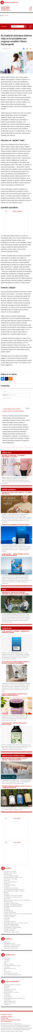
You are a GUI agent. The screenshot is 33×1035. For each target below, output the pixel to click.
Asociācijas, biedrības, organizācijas (12, 984)
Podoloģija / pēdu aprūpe (10, 915)
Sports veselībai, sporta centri (11, 973)
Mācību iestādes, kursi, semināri (11, 992)
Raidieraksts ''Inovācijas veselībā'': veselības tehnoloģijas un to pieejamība (15, 593)
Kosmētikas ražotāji (8, 964)
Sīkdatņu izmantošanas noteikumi (10, 1020)
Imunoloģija (6, 894)
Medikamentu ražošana (9, 943)
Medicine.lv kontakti (6, 1014)
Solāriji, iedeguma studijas (10, 1001)
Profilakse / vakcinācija (9, 916)
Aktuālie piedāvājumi (9, 489)
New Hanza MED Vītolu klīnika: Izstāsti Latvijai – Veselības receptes (15, 759)
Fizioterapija (7, 961)
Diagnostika (7, 880)
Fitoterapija (6, 886)
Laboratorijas (7, 898)
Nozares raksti (5, 8)
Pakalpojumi (7, 993)
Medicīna (8, 868)
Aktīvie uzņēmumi (5, 7)
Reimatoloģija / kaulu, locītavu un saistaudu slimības (16, 922)
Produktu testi (7, 628)
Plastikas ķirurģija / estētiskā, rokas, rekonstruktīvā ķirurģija (18, 913)
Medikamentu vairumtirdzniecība (11, 946)
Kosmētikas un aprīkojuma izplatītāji (12, 965)
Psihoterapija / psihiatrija (10, 921)
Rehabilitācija (10, 955)
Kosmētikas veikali (8, 990)
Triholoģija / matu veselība (10, 928)
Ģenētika (6, 892)
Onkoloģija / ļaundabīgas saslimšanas (13, 906)
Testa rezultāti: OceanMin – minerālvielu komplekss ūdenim (15, 631)
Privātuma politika (6, 1021)
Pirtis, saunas (7, 967)
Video (4, 589)
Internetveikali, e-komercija (10, 989)
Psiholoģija (6, 919)
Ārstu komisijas (7, 874)
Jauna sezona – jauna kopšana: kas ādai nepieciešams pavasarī (15, 554)
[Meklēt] (25, 26)
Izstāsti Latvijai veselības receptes (13, 755)
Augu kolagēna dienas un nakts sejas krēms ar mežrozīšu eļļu (14, 694)
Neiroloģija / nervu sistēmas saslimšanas (13, 904)
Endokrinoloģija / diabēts (10, 885)
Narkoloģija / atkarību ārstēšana (11, 903)
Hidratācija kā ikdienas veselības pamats (16, 524)
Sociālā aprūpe (7, 999)
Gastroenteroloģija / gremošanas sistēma (13, 889)
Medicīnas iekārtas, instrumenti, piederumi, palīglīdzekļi (17, 900)
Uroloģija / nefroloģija (9, 930)
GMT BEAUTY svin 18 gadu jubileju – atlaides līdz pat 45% (16, 493)
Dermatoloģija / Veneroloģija (10, 879)
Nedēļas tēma (6, 452)
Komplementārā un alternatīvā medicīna (13, 897)
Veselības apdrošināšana (10, 1002)
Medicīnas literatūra (8, 901)
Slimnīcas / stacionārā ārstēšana (11, 926)
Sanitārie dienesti (8, 996)
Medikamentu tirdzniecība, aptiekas (12, 945)
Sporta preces (7, 971)
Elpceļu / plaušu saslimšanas (10, 882)
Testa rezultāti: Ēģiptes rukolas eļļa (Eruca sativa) (14, 723)
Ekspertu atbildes (6, 10)
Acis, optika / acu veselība (10, 871)
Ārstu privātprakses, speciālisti (11, 875)
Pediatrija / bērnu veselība (10, 912)
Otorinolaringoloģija (8, 910)
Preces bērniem (7, 995)
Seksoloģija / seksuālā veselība (11, 924)
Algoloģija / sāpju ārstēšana (10, 872)
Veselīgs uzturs (7, 1004)
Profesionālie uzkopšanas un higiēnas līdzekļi (14, 998)
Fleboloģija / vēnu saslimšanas (11, 888)
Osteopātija (6, 907)
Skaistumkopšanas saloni (10, 968)
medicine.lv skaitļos (11, 2)
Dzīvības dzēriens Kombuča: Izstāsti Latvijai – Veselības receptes (16, 786)
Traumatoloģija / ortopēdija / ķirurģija (12, 927)
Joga (5, 962)
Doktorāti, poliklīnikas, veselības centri (13, 877)
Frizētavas (6, 987)
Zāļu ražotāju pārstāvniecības (11, 948)
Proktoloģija (7, 918)
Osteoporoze (7, 909)
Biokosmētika (7, 986)
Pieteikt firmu (4, 1018)
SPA (5, 970)
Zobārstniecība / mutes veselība (11, 932)
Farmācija (8, 939)
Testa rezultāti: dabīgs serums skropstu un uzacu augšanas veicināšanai (15, 662)
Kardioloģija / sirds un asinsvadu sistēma (13, 895)
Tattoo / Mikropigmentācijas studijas (12, 974)
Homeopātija (7, 942)
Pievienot (27, 408)
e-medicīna (6, 883)
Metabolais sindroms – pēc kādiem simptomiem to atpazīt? (13, 456)
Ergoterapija (7, 959)
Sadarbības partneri (6, 1016)
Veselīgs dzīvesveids (12, 981)
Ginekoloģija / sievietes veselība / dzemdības (14, 891)
